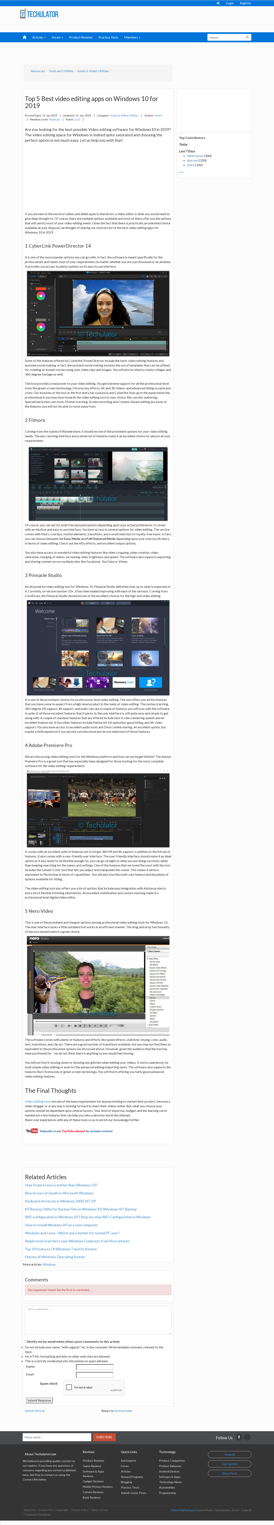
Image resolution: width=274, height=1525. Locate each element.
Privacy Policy (79, 1510)
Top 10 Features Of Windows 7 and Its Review (61, 1249)
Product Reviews (80, 37)
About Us (30, 1510)
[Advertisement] (116, 52)
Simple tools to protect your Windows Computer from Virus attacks (77, 1241)
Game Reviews (92, 1466)
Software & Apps (170, 1476)
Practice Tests (108, 37)
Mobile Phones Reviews (98, 1486)
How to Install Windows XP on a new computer (61, 1225)
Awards (229, 1454)
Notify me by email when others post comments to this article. (73, 1341)
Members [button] (131, 37)
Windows (49, 1264)
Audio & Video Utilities (93, 71)
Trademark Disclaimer (37, 1514)
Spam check (49, 1383)
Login (230, 3)
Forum (125, 1466)
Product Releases (170, 1466)
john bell (193, 160)
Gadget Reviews (93, 1481)
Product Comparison (172, 1460)
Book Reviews (91, 1497)
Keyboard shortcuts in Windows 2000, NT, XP (60, 1201)
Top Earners (229, 1464)
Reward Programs (132, 1476)
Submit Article (35, 1411)
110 (77, 119)
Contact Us (46, 1510)
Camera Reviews (93, 1492)
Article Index (123, 1411)
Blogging (126, 1482)
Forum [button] (56, 37)
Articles (126, 1471)
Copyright (62, 1510)
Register (245, 3)
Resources (38, 71)
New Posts (229, 1473)
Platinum (54, 119)
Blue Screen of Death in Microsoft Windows (59, 1193)
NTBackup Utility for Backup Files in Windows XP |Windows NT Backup (81, 1209)
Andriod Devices (169, 1471)
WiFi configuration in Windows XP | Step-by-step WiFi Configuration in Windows (88, 1217)
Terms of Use (99, 1510)
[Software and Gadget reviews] (39, 13)
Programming (167, 1493)
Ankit (191, 165)
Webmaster (195, 156)
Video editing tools (38, 1101)
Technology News (170, 1482)
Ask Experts (128, 1460)
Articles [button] (38, 37)
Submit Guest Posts (133, 1493)
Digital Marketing (182, 1510)
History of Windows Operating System (55, 1257)
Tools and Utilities (61, 71)
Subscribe (104, 1437)
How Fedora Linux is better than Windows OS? (61, 1185)
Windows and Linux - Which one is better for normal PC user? (72, 1233)
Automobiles (167, 1487)
